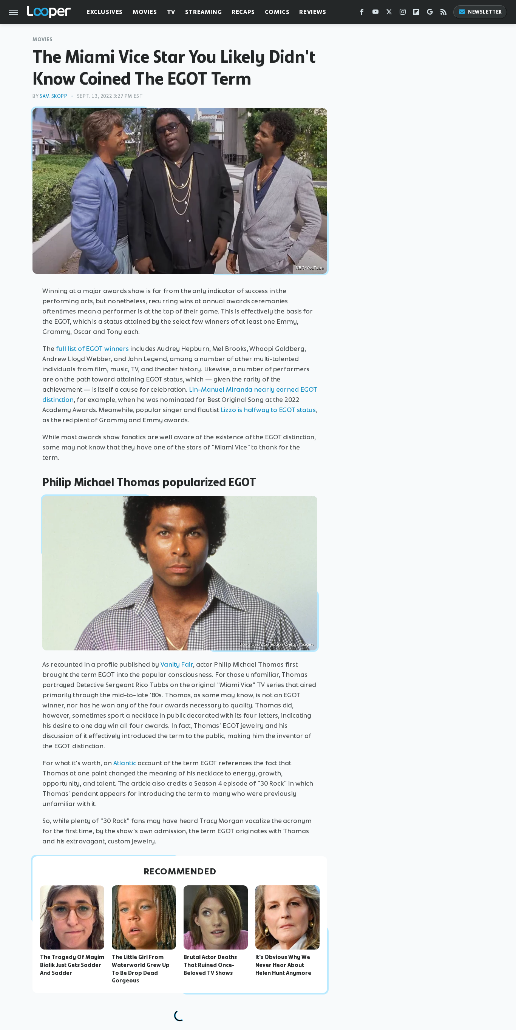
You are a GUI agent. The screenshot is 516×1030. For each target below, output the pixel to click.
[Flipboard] (416, 13)
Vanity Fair (177, 664)
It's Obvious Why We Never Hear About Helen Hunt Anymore (283, 965)
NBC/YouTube (309, 268)
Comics (277, 12)
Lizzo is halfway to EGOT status (268, 409)
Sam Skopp (53, 96)
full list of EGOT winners (92, 348)
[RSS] (443, 13)
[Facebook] (362, 13)
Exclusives (105, 12)
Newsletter (485, 12)
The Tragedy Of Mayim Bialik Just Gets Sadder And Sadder (72, 965)
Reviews (312, 12)
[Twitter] (389, 13)
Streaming (203, 12)
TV (171, 12)
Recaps (243, 12)
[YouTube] (375, 13)
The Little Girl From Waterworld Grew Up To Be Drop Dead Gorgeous (141, 968)
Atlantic (124, 762)
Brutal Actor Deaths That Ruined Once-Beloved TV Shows (210, 965)
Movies (145, 12)
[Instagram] (402, 13)
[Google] (430, 13)
